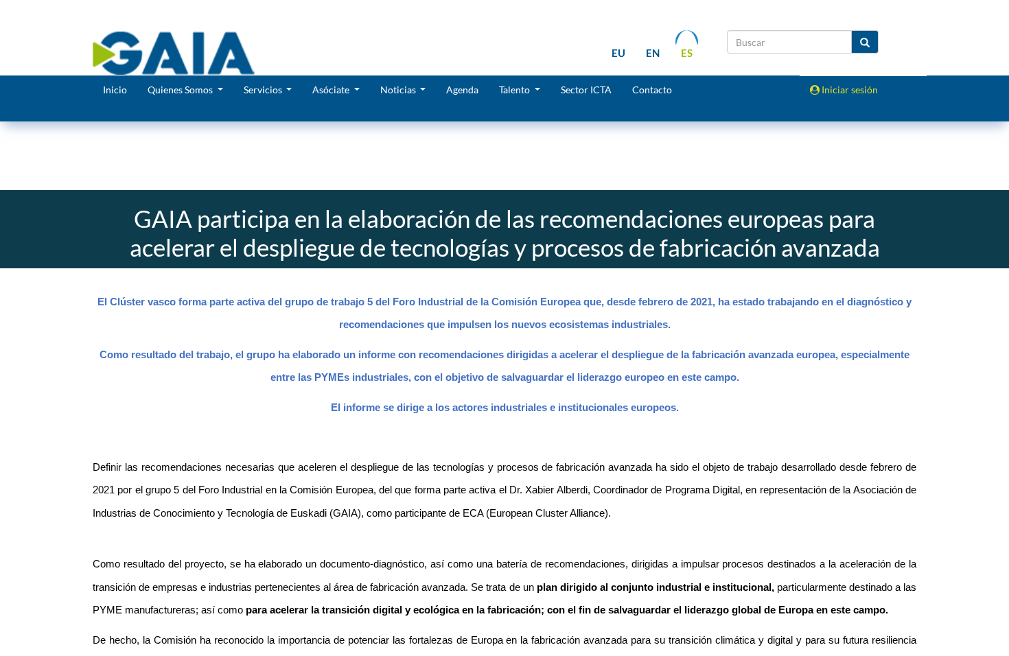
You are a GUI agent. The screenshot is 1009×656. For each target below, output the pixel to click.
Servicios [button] (264, 89)
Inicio (115, 89)
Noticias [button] (399, 89)
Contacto (652, 89)
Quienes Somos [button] (181, 89)
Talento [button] (515, 89)
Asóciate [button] (331, 89)
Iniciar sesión (849, 89)
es (687, 53)
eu (618, 53)
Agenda (462, 89)
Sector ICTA (586, 89)
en (653, 53)
